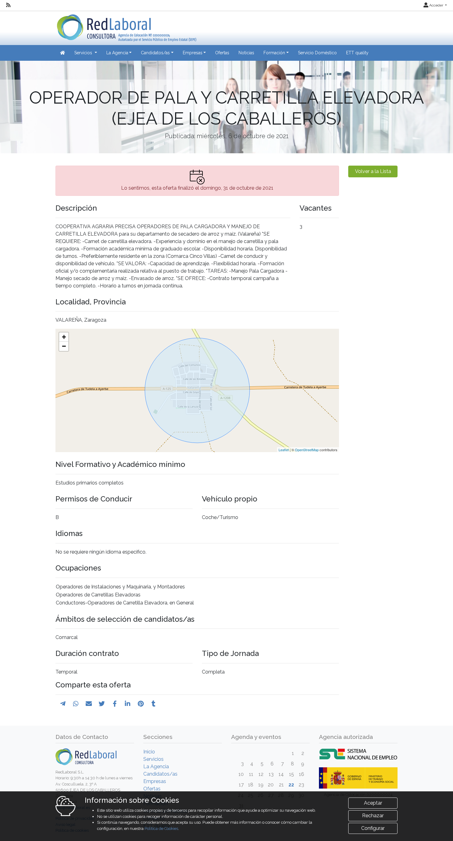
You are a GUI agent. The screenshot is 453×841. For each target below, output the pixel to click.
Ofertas (222, 52)
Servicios (153, 759)
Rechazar (373, 815)
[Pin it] (141, 703)
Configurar (373, 828)
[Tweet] (102, 703)
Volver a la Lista (373, 171)
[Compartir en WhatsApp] (76, 703)
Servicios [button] (83, 52)
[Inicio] (125, 26)
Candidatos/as (160, 774)
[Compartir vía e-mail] (89, 703)
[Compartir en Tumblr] (154, 703)
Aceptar (373, 803)
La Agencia (156, 766)
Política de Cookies (161, 828)
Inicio (149, 752)
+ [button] (64, 337)
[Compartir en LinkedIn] (127, 703)
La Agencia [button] (117, 52)
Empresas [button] (192, 52)
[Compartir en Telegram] (63, 703)
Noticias (246, 52)
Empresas (154, 781)
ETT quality (357, 52)
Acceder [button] (436, 5)
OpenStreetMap (307, 449)
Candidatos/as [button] (155, 52)
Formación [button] (274, 52)
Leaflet (284, 449)
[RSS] (8, 5)
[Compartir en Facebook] (115, 703)
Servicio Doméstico (317, 52)
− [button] (64, 346)
